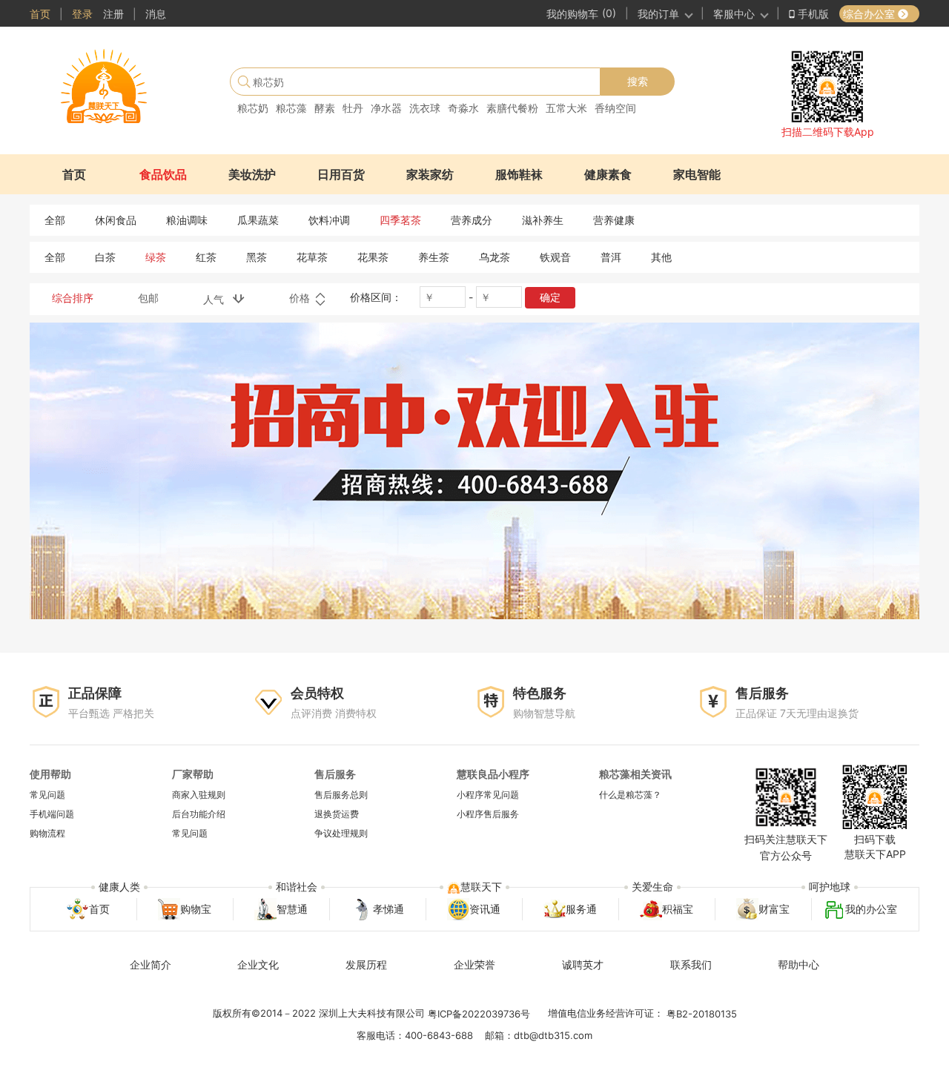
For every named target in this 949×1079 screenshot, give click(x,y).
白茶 (105, 257)
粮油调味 (187, 220)
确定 (550, 297)
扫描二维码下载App (827, 131)
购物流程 (47, 833)
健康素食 (608, 174)
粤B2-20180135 (702, 1014)
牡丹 (353, 108)
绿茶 (155, 257)
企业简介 (150, 964)
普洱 (611, 257)
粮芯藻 (291, 108)
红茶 (206, 257)
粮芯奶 (252, 108)
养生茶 (433, 257)
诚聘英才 (583, 964)
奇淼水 (463, 108)
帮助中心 (798, 964)
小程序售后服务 (488, 813)
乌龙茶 (494, 257)
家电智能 (697, 174)
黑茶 (256, 257)
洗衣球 (424, 108)
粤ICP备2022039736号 (479, 1014)
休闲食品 (115, 220)
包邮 (148, 297)
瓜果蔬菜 (258, 220)
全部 (54, 220)
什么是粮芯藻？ (630, 794)
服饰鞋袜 (519, 174)
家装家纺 (430, 174)
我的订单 (658, 13)
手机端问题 (52, 813)
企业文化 (258, 964)
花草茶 (312, 257)
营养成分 (471, 220)
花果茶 (372, 257)
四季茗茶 (400, 220)
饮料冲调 (329, 220)
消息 (155, 13)
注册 (113, 13)
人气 (218, 299)
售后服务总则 (341, 794)
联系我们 (691, 964)
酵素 (324, 108)
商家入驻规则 (198, 794)
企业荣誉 (474, 964)
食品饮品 (163, 174)
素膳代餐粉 (512, 108)
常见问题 (47, 794)
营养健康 (614, 220)
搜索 (637, 81)
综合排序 (72, 297)
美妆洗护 (252, 174)
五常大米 (566, 108)
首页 (40, 13)
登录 (82, 13)
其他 (661, 257)
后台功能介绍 (198, 813)
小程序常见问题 (488, 794)
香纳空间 (615, 108)
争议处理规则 (341, 833)
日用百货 (341, 174)
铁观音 (555, 257)
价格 (301, 297)
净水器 (386, 108)
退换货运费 (336, 813)
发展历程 (366, 964)
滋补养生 (542, 220)
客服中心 (734, 13)
